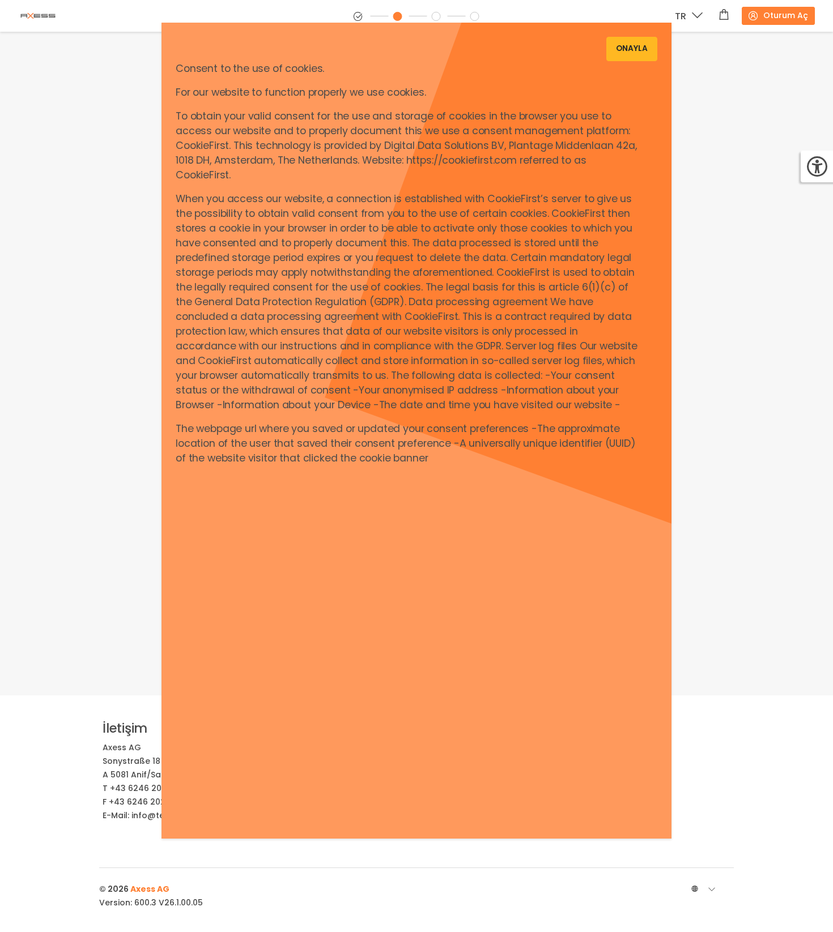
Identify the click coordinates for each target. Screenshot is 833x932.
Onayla (632, 48)
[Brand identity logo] (47, 16)
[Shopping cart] (724, 16)
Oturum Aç (785, 15)
